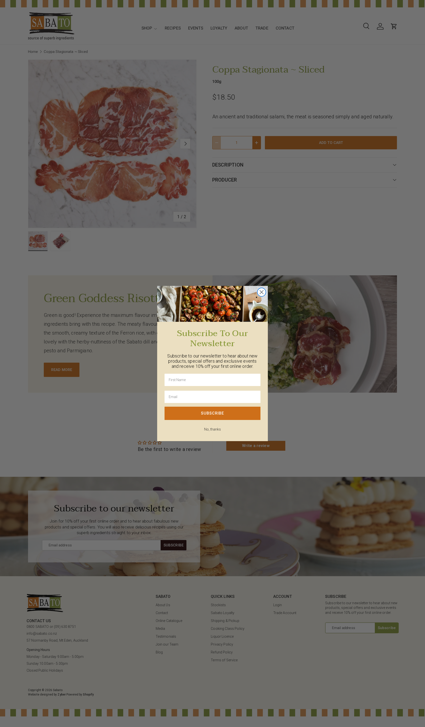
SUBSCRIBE (212, 413)
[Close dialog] (261, 292)
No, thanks (212, 429)
